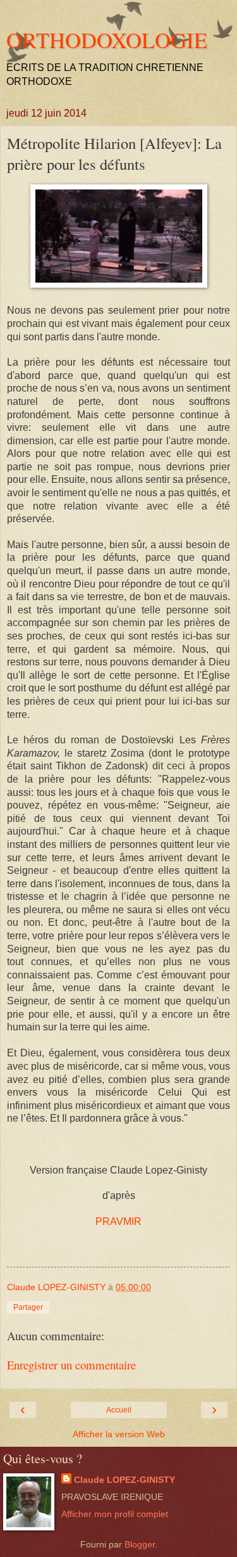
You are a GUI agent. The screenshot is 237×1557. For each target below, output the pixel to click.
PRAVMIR (118, 1221)
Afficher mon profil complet (114, 1514)
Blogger (140, 1544)
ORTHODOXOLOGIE (106, 39)
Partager (28, 1307)
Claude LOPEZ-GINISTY (124, 1480)
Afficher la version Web (119, 1434)
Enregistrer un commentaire (71, 1365)
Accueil (118, 1410)
